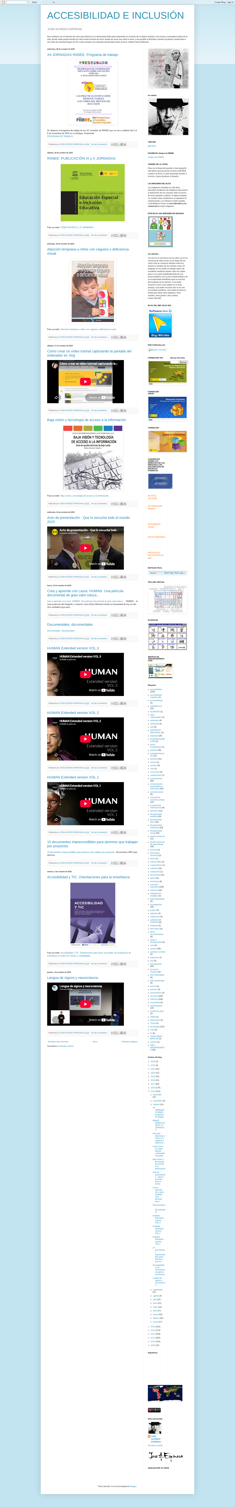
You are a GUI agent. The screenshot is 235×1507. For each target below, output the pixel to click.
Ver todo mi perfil (155, 1445)
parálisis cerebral (157, 952)
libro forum (155, 929)
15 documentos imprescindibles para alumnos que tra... (159, 1255)
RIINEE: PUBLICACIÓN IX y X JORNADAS (81, 158)
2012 (153, 1334)
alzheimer (154, 724)
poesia (153, 986)
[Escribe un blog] (115, 144)
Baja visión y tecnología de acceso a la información (86, 420)
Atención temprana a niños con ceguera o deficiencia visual (88, 329)
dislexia (153, 850)
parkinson (154, 957)
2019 (153, 1076)
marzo (156, 1314)
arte (152, 727)
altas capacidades (155, 716)
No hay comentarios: (99, 144)
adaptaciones (156, 706)
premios (153, 989)
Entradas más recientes (58, 1042)
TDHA (153, 1023)
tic (151, 1033)
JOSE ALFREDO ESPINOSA (156, 1439)
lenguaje (154, 925)
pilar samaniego (157, 981)
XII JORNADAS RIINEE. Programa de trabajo (82, 55)
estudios (154, 868)
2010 (153, 1341)
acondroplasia (156, 700)
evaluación (155, 872)
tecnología (154, 1027)
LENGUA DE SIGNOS (155, 921)
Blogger (133, 1486)
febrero (156, 1318)
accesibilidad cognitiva (156, 696)
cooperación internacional (156, 806)
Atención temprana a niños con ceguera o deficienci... (159, 1138)
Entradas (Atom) (66, 1046)
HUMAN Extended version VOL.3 (73, 648)
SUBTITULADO (157, 1011)
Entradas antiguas (129, 1042)
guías (152, 878)
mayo (155, 1307)
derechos (154, 811)
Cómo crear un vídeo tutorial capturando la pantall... (159, 1151)
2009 (153, 1345)
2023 (153, 1061)
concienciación (156, 792)
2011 (153, 1338)
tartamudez (155, 1020)
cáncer (153, 762)
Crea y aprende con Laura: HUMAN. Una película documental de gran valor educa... (85, 593)
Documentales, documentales (70, 625)
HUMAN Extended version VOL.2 (73, 713)
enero (156, 1322)
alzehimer (154, 720)
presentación (156, 993)
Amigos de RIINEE (156, 157)
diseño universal (157, 836)
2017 (153, 1084)
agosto (156, 1296)
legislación (155, 916)
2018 (153, 1080)
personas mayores (154, 970)
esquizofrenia (156, 865)
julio (155, 1299)
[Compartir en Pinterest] (124, 144)
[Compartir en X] (118, 144)
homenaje (154, 881)
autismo (153, 750)
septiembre (158, 1290)
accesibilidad (156, 689)
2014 (153, 1327)
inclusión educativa (154, 886)
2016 (153, 1088)
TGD (152, 1030)
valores (153, 1042)
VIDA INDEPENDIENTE (157, 1047)
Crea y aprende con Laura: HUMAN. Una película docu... (158, 1195)
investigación (156, 904)
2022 (153, 1065)
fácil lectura (155, 875)
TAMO (153, 1017)
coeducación (155, 775)
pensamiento (156, 964)
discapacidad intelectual (156, 826)
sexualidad (155, 1002)
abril (155, 1311)
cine (152, 769)
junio (155, 1303)
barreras (154, 759)
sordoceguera (156, 1006)
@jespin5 (152, 146)
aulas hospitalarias (155, 745)
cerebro (153, 765)
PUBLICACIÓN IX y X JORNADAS (77, 227)
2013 (153, 1330)
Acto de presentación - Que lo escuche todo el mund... (159, 1178)
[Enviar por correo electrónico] (112, 144)
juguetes (154, 913)
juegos (153, 910)
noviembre (158, 1101)
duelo (152, 858)
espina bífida (155, 862)
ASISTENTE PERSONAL (155, 731)
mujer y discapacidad (156, 941)
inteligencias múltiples (155, 894)
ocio (152, 945)
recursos (154, 996)
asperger (154, 736)
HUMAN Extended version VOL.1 (73, 777)
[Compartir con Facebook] (121, 144)
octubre (156, 1104)
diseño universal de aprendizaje (157, 843)
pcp (151, 961)
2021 (153, 1069)
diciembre (157, 1095)
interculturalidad (157, 899)
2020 (153, 1073)
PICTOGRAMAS (157, 975)
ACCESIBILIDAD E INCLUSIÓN (115, 15)
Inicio (95, 1042)
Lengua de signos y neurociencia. (73, 978)
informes (154, 890)
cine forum (154, 772)
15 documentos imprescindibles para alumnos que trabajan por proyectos (81, 852)
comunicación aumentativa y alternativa (156, 786)
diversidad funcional (154, 854)
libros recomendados (156, 933)
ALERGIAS (155, 712)
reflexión (154, 999)
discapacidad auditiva (156, 815)
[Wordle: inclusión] (157, 350)
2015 (153, 1091)
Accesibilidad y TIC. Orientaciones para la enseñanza (88, 877)
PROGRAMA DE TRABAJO (60, 136)
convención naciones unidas (157, 798)
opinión (153, 949)
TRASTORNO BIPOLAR (156, 1037)
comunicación (156, 778)
